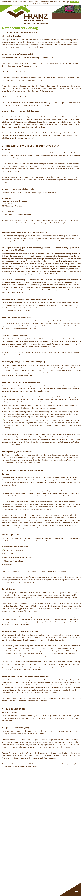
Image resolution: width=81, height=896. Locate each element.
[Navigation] (77, 16)
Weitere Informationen (40, 3)
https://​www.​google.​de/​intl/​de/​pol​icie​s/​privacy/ (19, 766)
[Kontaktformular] (77, 892)
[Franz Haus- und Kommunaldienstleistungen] (27, 12)
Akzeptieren (75, 2)
